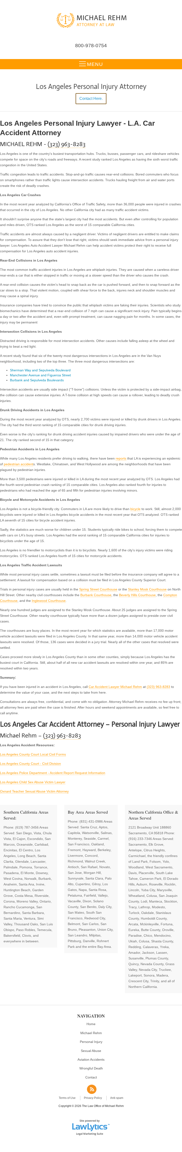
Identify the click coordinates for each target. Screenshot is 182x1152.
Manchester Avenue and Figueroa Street (40, 375)
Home (91, 1024)
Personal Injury (91, 1042)
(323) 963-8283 (67, 144)
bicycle (135, 509)
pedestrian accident (18, 464)
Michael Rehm (91, 1033)
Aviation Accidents (91, 1059)
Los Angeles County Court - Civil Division (30, 763)
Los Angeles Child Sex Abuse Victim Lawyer (32, 782)
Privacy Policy (93, 1098)
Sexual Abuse (91, 1051)
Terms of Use (67, 1098)
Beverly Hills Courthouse (137, 595)
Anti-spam (116, 1098)
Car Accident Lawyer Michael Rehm (115, 687)
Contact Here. (91, 99)
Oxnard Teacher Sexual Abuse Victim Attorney (34, 791)
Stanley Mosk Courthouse (147, 589)
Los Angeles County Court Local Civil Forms (33, 754)
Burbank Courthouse (95, 595)
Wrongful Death (91, 1068)
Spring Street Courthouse (98, 589)
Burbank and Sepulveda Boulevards (37, 380)
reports (121, 458)
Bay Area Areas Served (88, 812)
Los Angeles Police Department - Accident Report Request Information (52, 773)
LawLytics (91, 1127)
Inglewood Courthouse (49, 601)
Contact (91, 1077)
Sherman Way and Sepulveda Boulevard (40, 370)
